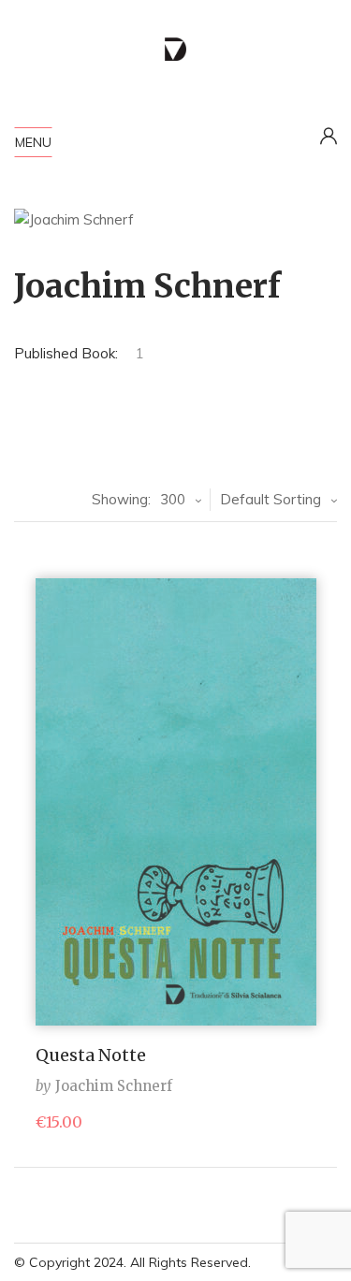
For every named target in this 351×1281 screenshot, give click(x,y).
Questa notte (91, 1055)
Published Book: (66, 353)
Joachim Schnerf (113, 1086)
